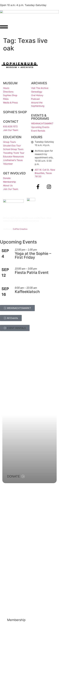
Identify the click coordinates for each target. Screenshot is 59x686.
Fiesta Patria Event (31, 272)
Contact (10, 121)
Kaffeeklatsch (27, 291)
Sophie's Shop (15, 112)
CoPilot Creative (20, 229)
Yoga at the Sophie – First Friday (33, 255)
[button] (15, 328)
